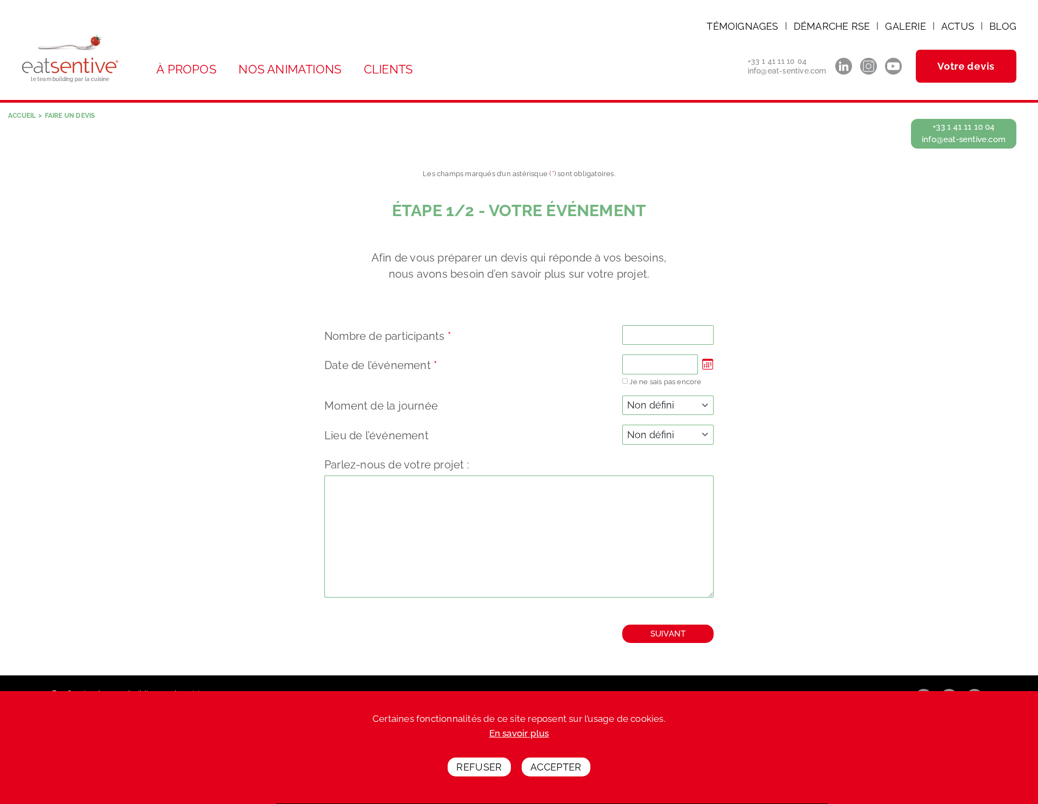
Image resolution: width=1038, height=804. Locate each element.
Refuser (479, 767)
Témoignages (742, 26)
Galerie (905, 26)
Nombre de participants (387, 336)
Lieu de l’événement (376, 435)
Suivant (668, 634)
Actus (957, 26)
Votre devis (966, 66)
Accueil (22, 115)
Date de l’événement (380, 365)
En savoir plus (519, 733)
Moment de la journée (381, 405)
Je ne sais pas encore (665, 382)
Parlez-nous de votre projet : (396, 464)
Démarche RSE (832, 26)
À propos (186, 69)
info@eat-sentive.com (787, 70)
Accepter (556, 767)
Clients (388, 69)
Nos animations (289, 69)
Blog (1002, 26)
